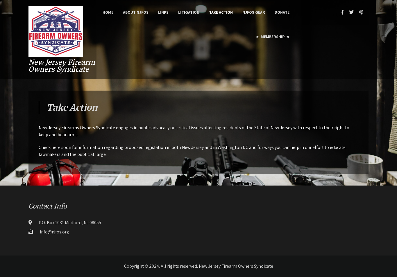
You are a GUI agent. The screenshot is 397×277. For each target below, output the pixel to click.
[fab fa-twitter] (351, 12)
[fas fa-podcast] (361, 12)
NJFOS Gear (253, 12)
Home (108, 12)
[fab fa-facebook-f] (342, 12)
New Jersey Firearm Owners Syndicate (61, 66)
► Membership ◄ (272, 36)
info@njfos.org (54, 232)
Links (163, 12)
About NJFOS (136, 12)
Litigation (188, 12)
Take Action (221, 12)
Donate (282, 12)
